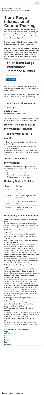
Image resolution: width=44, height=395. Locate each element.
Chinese (7, 334)
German (7, 338)
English (7, 332)
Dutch (6, 342)
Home (4, 8)
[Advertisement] (22, 369)
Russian (7, 336)
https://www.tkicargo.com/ (15, 113)
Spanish (7, 340)
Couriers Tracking (13, 8)
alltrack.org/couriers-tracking (18, 52)
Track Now (11, 80)
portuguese (8, 344)
